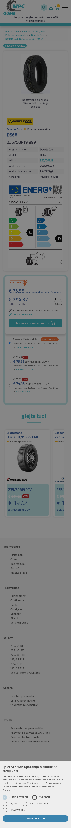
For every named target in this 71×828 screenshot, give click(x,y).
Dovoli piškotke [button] (35, 818)
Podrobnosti (9, 790)
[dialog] (35, 794)
